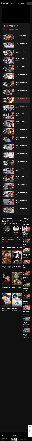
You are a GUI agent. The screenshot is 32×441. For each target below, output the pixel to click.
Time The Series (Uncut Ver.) (9, 266)
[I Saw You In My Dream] (17, 278)
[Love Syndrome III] (6, 300)
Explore (22, 3)
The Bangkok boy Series (8, 287)
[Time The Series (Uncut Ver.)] (6, 257)
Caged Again (15, 308)
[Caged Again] (17, 300)
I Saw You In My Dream (18, 287)
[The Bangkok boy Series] (6, 278)
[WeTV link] (5, 3)
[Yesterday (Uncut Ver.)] (17, 257)
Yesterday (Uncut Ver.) (18, 266)
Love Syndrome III (6, 308)
